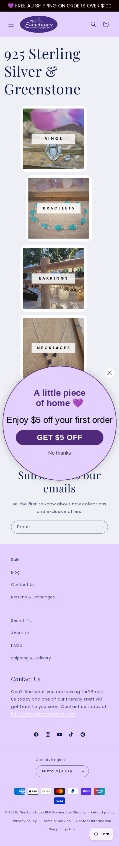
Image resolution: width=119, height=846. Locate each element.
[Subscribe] (101, 527)
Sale (15, 559)
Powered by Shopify (69, 812)
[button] (11, 24)
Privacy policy (25, 821)
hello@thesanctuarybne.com (43, 714)
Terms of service (56, 821)
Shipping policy (62, 829)
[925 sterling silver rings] (53, 171)
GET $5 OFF (59, 437)
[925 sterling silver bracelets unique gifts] (59, 241)
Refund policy (102, 812)
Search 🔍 (21, 620)
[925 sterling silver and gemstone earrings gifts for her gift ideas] (53, 311)
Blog (15, 572)
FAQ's (16, 645)
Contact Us (23, 584)
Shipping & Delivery (31, 658)
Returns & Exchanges (33, 597)
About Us (20, 633)
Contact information (93, 821)
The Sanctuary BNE (35, 812)
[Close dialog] (109, 373)
